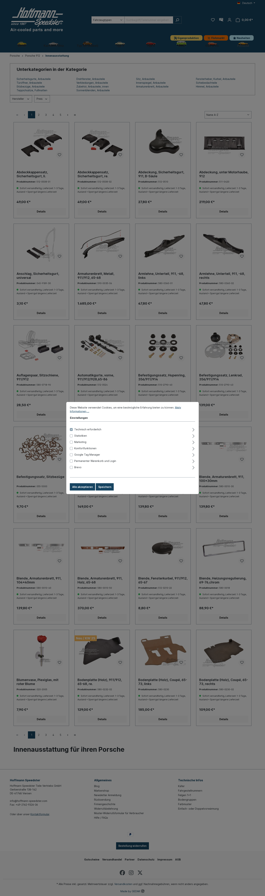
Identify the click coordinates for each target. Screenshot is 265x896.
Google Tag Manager (87, 454)
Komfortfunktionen (85, 448)
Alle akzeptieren (82, 486)
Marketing (80, 441)
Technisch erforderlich (87, 429)
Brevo (77, 467)
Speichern (104, 486)
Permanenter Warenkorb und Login (95, 460)
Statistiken (80, 435)
